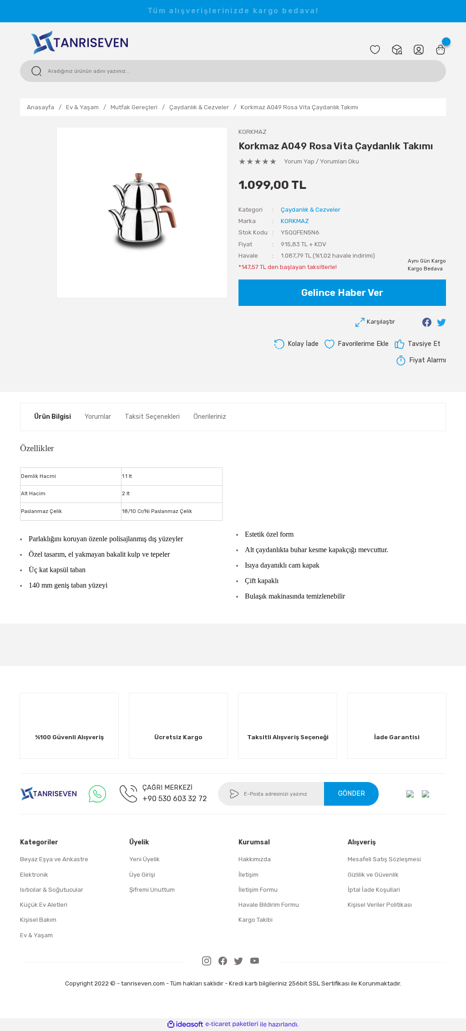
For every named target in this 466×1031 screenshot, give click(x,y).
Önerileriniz (209, 417)
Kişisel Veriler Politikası (380, 904)
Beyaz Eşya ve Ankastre (54, 859)
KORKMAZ (252, 131)
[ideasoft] (185, 1025)
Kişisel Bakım (38, 919)
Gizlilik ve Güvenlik (373, 874)
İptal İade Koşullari (374, 889)
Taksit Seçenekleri (152, 417)
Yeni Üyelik (144, 859)
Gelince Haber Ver (342, 292)
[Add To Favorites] (356, 344)
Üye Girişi (142, 874)
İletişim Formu (258, 889)
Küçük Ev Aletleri (43, 904)
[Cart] (440, 49)
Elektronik (34, 874)
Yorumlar (98, 417)
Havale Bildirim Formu (268, 904)
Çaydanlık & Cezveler (310, 209)
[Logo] (79, 42)
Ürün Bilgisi (52, 417)
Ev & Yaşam (36, 935)
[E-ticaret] (231, 1024)
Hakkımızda (254, 859)
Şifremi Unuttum (152, 889)
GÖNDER (351, 793)
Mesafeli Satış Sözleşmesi (384, 859)
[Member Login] (418, 49)
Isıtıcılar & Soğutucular (51, 889)
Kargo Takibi (255, 919)
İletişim (248, 874)
